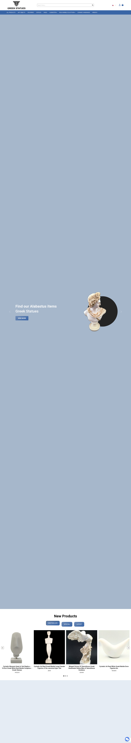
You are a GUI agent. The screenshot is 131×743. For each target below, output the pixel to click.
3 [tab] (67, 675)
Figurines (31, 12)
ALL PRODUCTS (11, 12)
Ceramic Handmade (83, 12)
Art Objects (21, 12)
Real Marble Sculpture (67, 12)
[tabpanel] (17, 652)
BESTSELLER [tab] (52, 623)
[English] (113, 5)
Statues (38, 12)
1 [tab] (63, 675)
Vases (45, 12)
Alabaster (53, 12)
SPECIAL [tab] (67, 624)
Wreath (94, 12)
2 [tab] (65, 675)
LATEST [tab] (79, 624)
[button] (120, 5)
